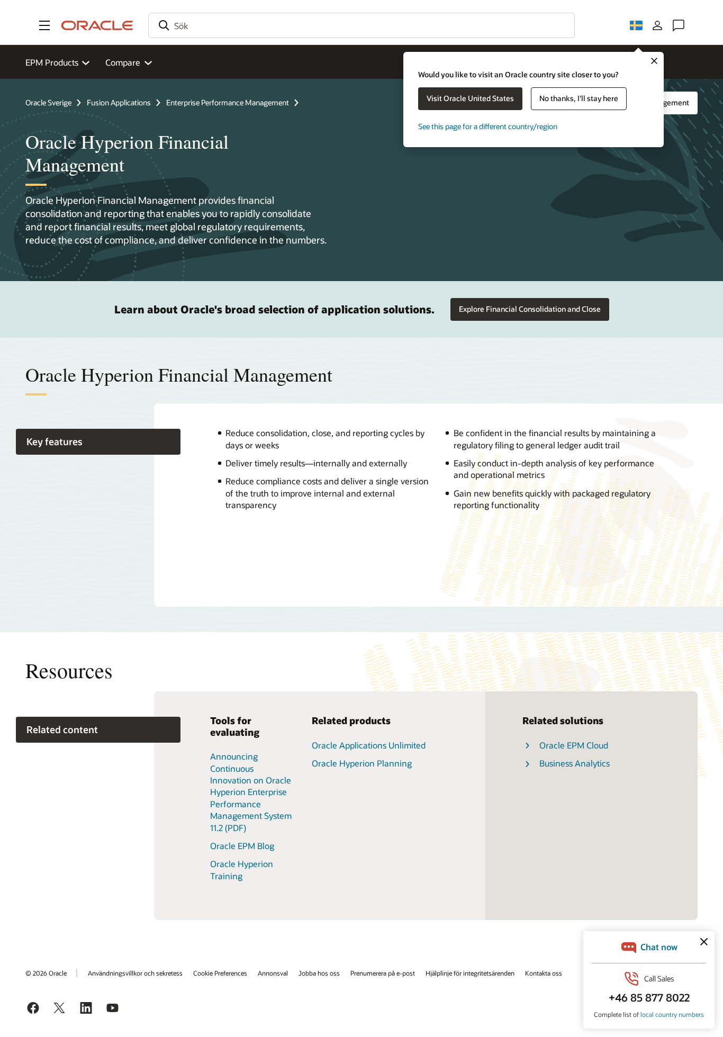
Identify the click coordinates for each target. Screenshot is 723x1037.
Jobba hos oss (319, 973)
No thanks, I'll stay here (578, 98)
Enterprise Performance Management (227, 102)
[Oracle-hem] (97, 25)
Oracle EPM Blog (242, 845)
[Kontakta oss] (678, 25)
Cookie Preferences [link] (220, 973)
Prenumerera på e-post (382, 973)
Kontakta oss (543, 973)
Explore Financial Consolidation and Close (530, 309)
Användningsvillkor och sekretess (135, 973)
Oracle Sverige (48, 102)
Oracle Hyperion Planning (362, 763)
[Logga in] (657, 25)
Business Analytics (574, 763)
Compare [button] (122, 62)
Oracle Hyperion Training (241, 869)
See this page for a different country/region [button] (487, 126)
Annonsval (273, 973)
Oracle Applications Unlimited (369, 745)
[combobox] (361, 25)
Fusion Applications (119, 102)
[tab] (98, 442)
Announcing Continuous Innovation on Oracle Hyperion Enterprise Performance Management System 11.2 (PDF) (251, 792)
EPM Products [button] (51, 62)
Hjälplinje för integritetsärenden (470, 973)
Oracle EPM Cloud (573, 745)
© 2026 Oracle (46, 973)
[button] (44, 25)
